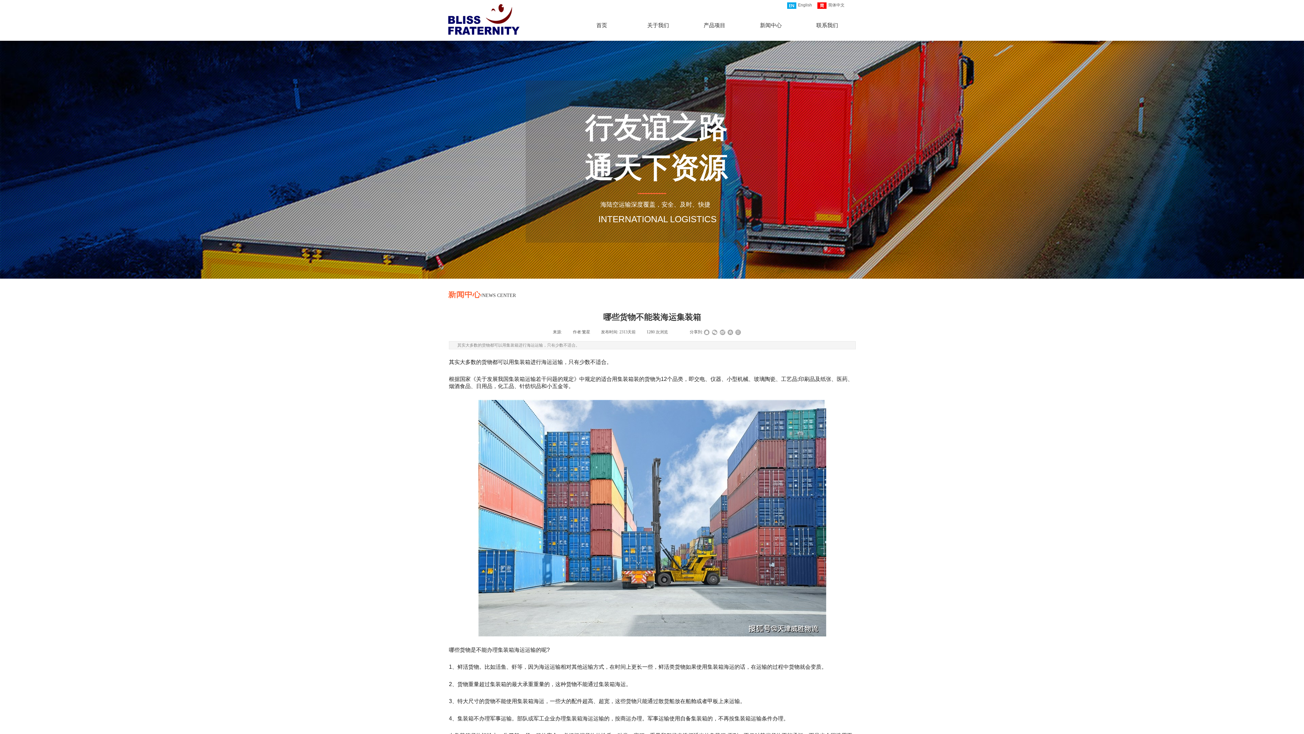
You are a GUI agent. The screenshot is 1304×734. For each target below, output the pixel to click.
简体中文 (836, 5)
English (805, 5)
